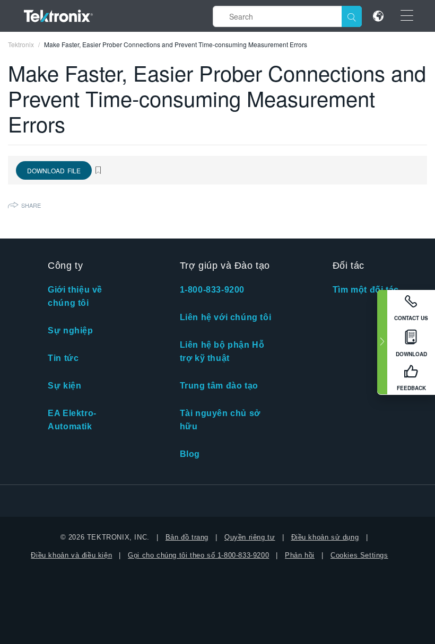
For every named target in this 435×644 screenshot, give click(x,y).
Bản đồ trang (187, 537)
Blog (190, 453)
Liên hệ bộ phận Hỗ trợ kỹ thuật (222, 351)
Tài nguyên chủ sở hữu (220, 420)
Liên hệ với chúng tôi (226, 317)
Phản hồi (300, 555)
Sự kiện (64, 385)
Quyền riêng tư (249, 537)
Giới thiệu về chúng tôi (75, 296)
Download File (54, 170)
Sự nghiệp (70, 330)
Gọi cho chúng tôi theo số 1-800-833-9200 (198, 555)
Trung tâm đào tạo (219, 385)
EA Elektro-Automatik (72, 420)
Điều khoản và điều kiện (71, 555)
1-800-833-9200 (212, 289)
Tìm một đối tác (366, 289)
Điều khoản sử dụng (325, 537)
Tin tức (63, 358)
